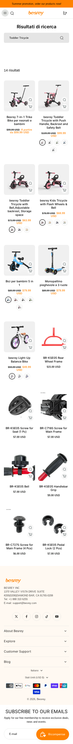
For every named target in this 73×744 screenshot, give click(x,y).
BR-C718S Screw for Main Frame (53, 429)
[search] (12, 13)
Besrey (41, 699)
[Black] (50, 142)
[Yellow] (27, 229)
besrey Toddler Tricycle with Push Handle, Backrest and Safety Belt (53, 122)
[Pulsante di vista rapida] (30, 100)
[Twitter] (16, 616)
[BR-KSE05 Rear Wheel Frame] (53, 336)
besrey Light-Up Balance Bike (19, 359)
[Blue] (64, 142)
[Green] (57, 142)
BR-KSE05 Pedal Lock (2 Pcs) (54, 546)
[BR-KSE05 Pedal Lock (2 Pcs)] (53, 523)
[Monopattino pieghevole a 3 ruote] (53, 260)
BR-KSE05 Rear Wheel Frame (53, 359)
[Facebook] (26, 616)
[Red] (15, 299)
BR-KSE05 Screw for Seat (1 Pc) (19, 429)
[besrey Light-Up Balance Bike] (19, 336)
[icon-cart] (65, 13)
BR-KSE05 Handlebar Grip (53, 488)
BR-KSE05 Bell (19, 486)
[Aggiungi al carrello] (30, 107)
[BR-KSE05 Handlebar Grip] (53, 465)
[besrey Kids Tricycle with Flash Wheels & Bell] (53, 179)
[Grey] (53, 149)
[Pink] (42, 142)
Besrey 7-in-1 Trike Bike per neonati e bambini (19, 120)
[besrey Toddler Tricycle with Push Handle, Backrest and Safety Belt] (53, 95)
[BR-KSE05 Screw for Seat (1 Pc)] (19, 407)
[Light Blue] (27, 376)
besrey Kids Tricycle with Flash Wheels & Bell (53, 204)
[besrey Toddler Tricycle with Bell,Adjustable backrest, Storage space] (19, 179)
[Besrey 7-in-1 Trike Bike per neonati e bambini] (19, 95)
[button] (64, 107)
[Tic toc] (46, 616)
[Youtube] (57, 616)
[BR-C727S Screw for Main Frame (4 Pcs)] (19, 523)
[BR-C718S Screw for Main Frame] (53, 407)
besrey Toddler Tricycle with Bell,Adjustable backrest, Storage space (19, 207)
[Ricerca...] (62, 38)
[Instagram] (36, 616)
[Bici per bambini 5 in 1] (19, 260)
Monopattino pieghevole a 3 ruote (53, 283)
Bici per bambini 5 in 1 (19, 283)
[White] (12, 376)
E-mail (13, 733)
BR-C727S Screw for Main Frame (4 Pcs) (19, 546)
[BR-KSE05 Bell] (19, 465)
